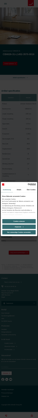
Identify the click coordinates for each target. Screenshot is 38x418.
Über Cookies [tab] (31, 189)
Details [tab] (19, 189)
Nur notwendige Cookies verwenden (19, 232)
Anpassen (18, 227)
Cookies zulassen (19, 221)
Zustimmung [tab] (7, 189)
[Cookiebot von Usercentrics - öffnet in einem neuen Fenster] (28, 184)
